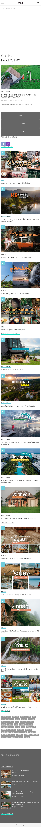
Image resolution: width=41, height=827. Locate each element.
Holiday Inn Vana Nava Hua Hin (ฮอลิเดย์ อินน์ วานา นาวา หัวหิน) (20, 443)
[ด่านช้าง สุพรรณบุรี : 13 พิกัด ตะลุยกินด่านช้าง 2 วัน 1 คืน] (20, 688)
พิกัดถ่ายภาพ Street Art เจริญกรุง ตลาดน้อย (16, 258)
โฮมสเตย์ (19, 737)
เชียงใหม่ (19, 735)
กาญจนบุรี (5, 727)
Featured (22, 717)
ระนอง (18, 732)
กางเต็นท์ (29, 724)
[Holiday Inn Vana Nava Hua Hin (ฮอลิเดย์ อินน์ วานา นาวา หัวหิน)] (20, 423)
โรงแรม (12, 737)
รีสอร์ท (24, 732)
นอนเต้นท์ (28, 729)
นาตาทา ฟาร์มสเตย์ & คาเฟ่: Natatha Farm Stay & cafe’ (18, 96)
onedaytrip (24, 719)
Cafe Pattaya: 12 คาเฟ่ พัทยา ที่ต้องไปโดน (15, 183)
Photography (5, 722)
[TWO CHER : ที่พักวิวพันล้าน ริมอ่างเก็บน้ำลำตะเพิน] (20, 351)
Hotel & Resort (6, 91)
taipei (31, 722)
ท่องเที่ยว (12, 729)
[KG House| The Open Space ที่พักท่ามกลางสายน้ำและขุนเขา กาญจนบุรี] (20, 200)
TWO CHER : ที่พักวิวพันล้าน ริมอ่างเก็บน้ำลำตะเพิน (17, 370)
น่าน (12, 732)
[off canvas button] (2, 2)
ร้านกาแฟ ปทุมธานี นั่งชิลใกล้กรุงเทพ (13, 330)
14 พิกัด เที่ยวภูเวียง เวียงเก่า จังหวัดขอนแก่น (15, 294)
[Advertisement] (20, 31)
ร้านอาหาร (31, 732)
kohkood (4, 719)
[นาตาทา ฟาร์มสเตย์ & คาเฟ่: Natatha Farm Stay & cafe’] (20, 77)
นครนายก (20, 729)
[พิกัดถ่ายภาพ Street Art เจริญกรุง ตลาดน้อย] (20, 239)
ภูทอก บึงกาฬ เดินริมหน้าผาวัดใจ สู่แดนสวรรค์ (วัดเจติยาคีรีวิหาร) (20, 632)
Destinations (15, 717)
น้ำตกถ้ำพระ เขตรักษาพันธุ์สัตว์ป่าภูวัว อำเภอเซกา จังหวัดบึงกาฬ (19, 670)
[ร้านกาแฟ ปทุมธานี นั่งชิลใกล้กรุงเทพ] (20, 311)
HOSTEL (28, 717)
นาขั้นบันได (5, 732)
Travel (3, 254)
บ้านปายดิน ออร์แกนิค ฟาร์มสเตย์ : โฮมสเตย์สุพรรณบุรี (18, 519)
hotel (34, 717)
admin (5, 101)
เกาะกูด (12, 735)
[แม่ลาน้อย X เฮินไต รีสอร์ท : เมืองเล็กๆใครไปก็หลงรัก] (20, 387)
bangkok (4, 717)
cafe (9, 717)
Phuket (11, 722)
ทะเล (23, 727)
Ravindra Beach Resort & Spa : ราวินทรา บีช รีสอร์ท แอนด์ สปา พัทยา (20, 481)
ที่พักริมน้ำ (5, 729)
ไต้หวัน (27, 737)
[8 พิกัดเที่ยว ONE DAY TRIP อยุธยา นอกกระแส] (20, 540)
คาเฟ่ (11, 727)
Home (2, 8)
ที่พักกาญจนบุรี (31, 727)
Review (22, 722)
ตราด (17, 727)
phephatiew (31, 719)
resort (17, 722)
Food (2, 180)
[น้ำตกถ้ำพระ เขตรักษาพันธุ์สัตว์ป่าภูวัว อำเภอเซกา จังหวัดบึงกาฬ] (20, 650)
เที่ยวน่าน (27, 735)
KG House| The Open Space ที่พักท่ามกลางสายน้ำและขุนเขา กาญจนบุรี (20, 220)
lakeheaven (10, 719)
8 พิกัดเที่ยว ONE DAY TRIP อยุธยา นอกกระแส (16, 559)
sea (27, 722)
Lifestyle (17, 719)
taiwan (3, 724)
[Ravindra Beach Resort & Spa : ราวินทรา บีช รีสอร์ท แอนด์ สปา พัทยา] (20, 461)
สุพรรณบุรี (5, 735)
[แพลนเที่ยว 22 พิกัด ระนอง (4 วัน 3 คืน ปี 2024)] (20, 576)
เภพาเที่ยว (5, 737)
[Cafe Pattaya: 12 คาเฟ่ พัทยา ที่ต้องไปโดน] (20, 164)
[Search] (38, 2)
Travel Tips (22, 724)
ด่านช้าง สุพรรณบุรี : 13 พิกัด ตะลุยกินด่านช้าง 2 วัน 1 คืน (18, 707)
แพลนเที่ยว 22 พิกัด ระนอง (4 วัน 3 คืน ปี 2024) (16, 595)
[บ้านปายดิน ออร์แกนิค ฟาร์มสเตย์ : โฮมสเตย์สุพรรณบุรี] (20, 500)
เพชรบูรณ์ (35, 735)
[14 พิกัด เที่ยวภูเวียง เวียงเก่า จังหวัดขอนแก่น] (20, 275)
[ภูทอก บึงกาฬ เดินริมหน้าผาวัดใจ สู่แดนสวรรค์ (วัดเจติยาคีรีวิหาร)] (20, 612)
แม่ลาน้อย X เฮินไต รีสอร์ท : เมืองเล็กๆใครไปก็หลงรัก (18, 406)
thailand (10, 724)
